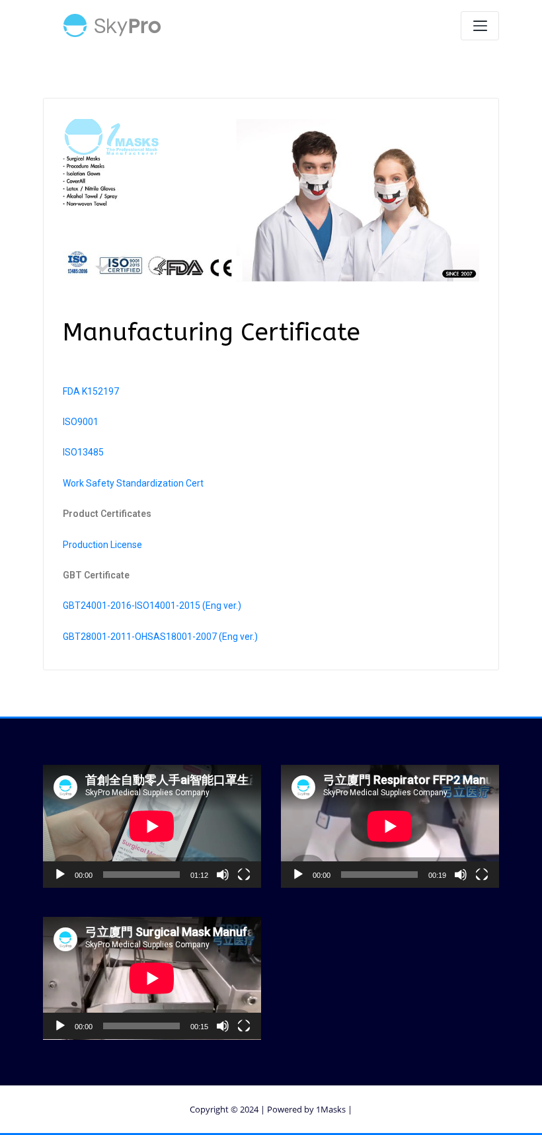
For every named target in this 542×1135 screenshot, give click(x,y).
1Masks (331, 1109)
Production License (102, 544)
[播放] (60, 874)
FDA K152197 (91, 391)
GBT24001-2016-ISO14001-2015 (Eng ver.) (152, 605)
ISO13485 (83, 452)
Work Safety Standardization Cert (133, 483)
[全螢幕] (244, 874)
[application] (152, 826)
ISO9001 (80, 421)
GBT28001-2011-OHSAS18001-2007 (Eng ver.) (160, 636)
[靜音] (222, 874)
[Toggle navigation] (480, 25)
